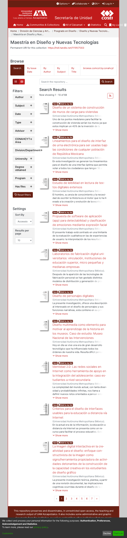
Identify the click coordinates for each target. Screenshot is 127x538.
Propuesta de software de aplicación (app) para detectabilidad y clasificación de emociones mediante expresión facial (80, 220)
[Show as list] (16, 81)
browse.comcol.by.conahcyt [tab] (98, 68)
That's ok (118, 533)
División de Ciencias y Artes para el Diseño (35, 30)
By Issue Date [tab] (31, 70)
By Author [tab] (47, 70)
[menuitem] (63, 4)
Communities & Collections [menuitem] (44, 24)
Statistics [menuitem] (96, 24)
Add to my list (66, 104)
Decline (107, 533)
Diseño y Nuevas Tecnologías (94, 30)
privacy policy (41, 527)
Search (108, 81)
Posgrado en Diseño (65, 30)
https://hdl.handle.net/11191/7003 (66, 47)
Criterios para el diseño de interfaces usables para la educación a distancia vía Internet (80, 413)
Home (13, 30)
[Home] (30, 15)
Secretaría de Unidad (73, 18)
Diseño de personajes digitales (73, 296)
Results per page (22, 232)
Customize (7, 533)
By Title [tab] (73, 70)
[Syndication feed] (110, 96)
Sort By (19, 214)
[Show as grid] (22, 81)
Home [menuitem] (20, 24)
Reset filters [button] (24, 194)
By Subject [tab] (61, 70)
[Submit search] (105, 25)
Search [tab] (17, 68)
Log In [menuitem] (108, 3)
